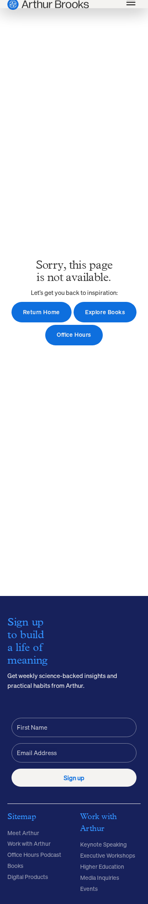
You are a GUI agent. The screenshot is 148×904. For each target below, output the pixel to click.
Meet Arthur (23, 833)
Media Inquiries (99, 877)
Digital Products (27, 876)
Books (15, 865)
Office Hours (74, 334)
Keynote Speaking (103, 844)
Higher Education (102, 866)
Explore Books (105, 312)
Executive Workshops (107, 855)
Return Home (41, 312)
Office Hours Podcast (34, 854)
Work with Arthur (29, 843)
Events (89, 888)
